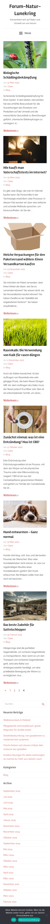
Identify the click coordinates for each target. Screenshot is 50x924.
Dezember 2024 (11, 826)
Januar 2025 (9, 820)
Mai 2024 (7, 849)
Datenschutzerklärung (29, 920)
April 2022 (8, 872)
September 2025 (11, 791)
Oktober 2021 (10, 890)
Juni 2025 (8, 802)
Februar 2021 (10, 901)
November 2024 (11, 831)
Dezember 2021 (11, 884)
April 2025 (8, 814)
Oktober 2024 (10, 837)
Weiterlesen (10, 130)
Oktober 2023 (10, 861)
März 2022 (8, 878)
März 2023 (8, 866)
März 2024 (8, 855)
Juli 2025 (7, 797)
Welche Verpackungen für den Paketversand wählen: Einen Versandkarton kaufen (24, 259)
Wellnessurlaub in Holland (16, 720)
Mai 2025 (7, 808)
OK (13, 920)
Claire (10, 86)
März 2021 (8, 896)
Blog (8, 90)
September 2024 (11, 843)
